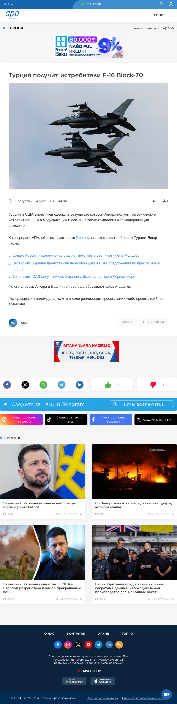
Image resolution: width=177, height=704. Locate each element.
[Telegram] (99, 645)
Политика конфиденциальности (144, 698)
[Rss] (119, 645)
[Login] (171, 4)
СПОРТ (159, 15)
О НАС (49, 633)
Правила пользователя (102, 698)
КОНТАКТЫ (76, 633)
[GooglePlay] (74, 681)
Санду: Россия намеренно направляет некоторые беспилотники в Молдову (76, 255)
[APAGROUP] (88, 671)
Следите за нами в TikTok (69, 419)
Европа (167, 28)
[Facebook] (58, 645)
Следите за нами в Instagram (24, 419)
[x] (78, 645)
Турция (126, 322)
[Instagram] (68, 645)
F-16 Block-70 (153, 322)
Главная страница (144, 28)
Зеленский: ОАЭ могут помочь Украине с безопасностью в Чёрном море (74, 277)
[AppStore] (102, 681)
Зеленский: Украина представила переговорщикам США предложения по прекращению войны (86, 266)
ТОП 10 (127, 633)
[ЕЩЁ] (171, 15)
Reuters (82, 238)
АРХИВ (103, 633)
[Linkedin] (109, 645)
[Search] (161, 4)
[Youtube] (88, 645)
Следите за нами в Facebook (113, 419)
